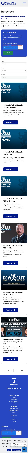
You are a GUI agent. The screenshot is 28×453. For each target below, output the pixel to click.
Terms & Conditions (14, 401)
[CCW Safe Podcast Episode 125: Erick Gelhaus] (14, 186)
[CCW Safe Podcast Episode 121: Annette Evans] (14, 280)
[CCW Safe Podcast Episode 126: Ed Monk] (14, 139)
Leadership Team (14, 410)
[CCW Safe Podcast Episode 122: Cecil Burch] (14, 233)
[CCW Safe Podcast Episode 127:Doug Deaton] (14, 92)
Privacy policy (16, 450)
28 (22, 370)
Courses (14, 421)
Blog (14, 418)
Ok (9, 450)
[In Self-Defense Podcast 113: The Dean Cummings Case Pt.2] (14, 327)
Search (3, 74)
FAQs (14, 403)
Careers (14, 412)
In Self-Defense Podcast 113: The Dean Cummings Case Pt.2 (13, 342)
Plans (14, 397)
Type (2, 68)
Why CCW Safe (14, 408)
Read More (9, 122)
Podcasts (14, 419)
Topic (2, 61)
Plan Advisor (14, 399)
